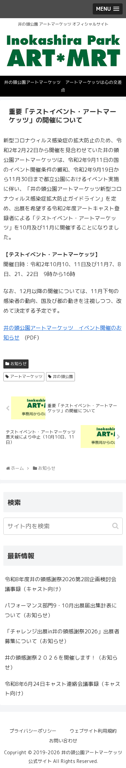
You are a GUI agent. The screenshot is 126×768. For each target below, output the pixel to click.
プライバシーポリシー (32, 731)
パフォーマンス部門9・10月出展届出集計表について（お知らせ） (61, 610)
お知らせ (18, 363)
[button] (116, 526)
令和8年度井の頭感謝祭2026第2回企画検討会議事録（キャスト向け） (60, 584)
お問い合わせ (63, 740)
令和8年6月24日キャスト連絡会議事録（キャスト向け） (62, 688)
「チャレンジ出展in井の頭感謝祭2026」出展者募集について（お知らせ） (62, 636)
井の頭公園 (63, 376)
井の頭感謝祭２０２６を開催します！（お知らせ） (61, 662)
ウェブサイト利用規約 (93, 731)
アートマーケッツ (26, 376)
